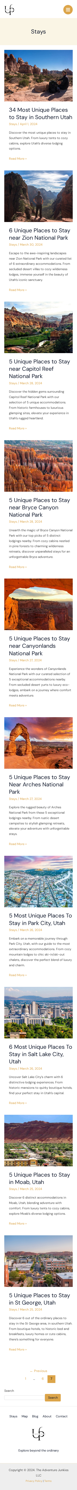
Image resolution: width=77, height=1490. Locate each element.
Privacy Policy (34, 1481)
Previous (38, 1371)
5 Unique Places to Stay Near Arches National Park (39, 784)
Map (25, 1416)
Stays (13, 124)
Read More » (18, 158)
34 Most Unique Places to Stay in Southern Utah (40, 113)
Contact (62, 1416)
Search (9, 1391)
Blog (35, 1416)
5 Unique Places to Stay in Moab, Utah (39, 1178)
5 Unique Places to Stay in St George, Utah (39, 1299)
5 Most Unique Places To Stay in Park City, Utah (40, 919)
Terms (48, 1481)
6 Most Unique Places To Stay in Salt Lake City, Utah (40, 1054)
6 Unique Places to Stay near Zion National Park (39, 234)
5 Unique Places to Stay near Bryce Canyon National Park (39, 507)
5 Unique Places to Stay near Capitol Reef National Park (39, 369)
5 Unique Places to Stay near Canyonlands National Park (39, 646)
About (47, 1416)
